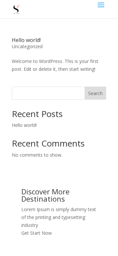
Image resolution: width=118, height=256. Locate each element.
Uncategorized (27, 46)
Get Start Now (36, 233)
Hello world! (26, 40)
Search (95, 93)
